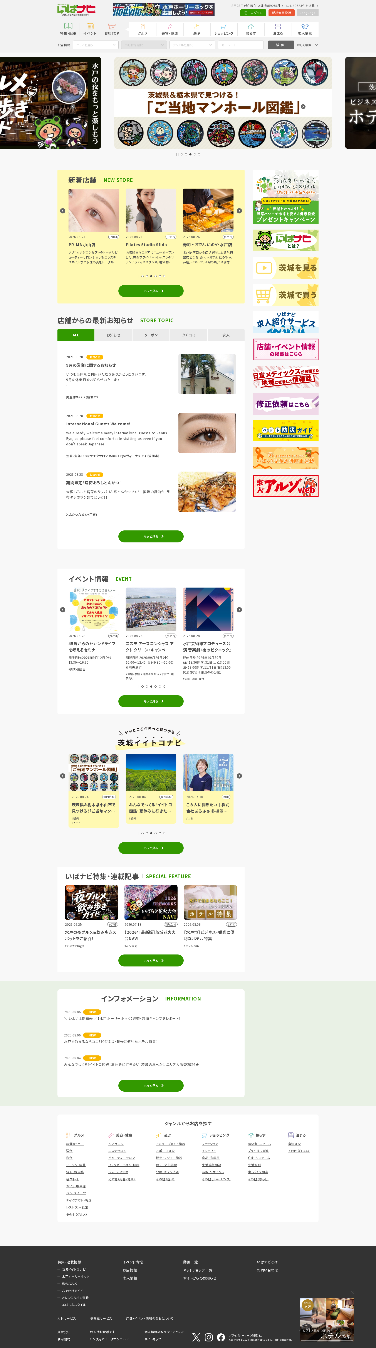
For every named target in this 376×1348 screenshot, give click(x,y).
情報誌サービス (101, 1318)
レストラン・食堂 (77, 1207)
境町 (169, 797)
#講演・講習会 (206, 674)
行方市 (225, 797)
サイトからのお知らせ (200, 1278)
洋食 (69, 1151)
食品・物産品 (211, 1157)
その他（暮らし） (258, 1179)
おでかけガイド (72, 1290)
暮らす (251, 33)
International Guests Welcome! (98, 423)
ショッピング (223, 33)
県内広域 (108, 797)
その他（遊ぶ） (165, 1179)
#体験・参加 (76, 674)
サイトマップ (152, 1339)
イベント (90, 33)
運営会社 (63, 1332)
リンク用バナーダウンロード (109, 1339)
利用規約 (63, 1339)
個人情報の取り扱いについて (164, 1332)
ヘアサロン (116, 1144)
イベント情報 (133, 1261)
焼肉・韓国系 (75, 1172)
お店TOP (111, 33)
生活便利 (254, 1165)
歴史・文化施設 (166, 1165)
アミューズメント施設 (170, 1144)
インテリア (209, 1151)
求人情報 (305, 33)
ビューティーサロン (121, 1157)
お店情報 (130, 1270)
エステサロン (117, 1151)
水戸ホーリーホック (75, 1276)
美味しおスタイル (74, 1304)
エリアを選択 (84, 45)
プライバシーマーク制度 (243, 1335)
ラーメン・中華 (76, 1165)
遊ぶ (196, 33)
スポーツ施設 (165, 1151)
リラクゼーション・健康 (123, 1165)
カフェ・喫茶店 (76, 1186)
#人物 (132, 818)
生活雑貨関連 (211, 1165)
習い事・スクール (259, 1144)
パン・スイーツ (76, 1193)
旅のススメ (69, 1283)
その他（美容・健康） (122, 1179)
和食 (69, 1157)
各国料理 (72, 1179)
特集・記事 (68, 33)
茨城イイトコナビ (74, 1269)
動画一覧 (190, 1261)
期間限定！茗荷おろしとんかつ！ (93, 482)
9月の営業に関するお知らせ (91, 365)
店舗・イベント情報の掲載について (150, 1318)
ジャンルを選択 (183, 45)
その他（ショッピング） (216, 1179)
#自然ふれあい (93, 674)
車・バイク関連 (258, 1172)
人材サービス (66, 1318)
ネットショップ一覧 (197, 1270)
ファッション (210, 1144)
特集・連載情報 (69, 1261)
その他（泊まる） (299, 1151)
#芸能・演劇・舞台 (136, 679)
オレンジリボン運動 (75, 1297)
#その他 (191, 678)
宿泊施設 (294, 1144)
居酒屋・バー (75, 1144)
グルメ (143, 33)
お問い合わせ (267, 1270)
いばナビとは (267, 1261)
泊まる (278, 33)
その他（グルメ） (76, 1214)
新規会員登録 (281, 12)
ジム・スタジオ (118, 1172)
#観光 (75, 818)
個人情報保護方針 (103, 1332)
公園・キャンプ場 (167, 1172)
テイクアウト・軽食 (79, 1200)
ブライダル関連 (258, 1151)
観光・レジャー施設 (169, 1157)
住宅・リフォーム (259, 1157)
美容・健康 (169, 33)
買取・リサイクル (213, 1172)
